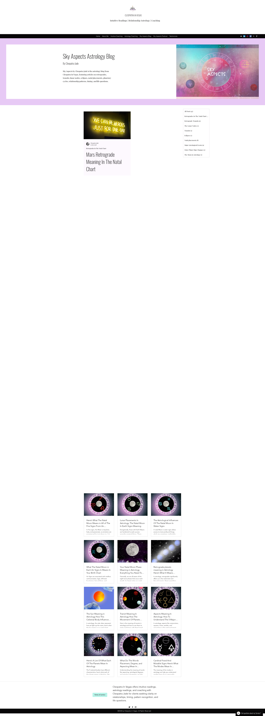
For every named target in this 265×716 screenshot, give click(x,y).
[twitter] (254, 36)
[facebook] (257, 36)
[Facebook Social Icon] (250, 36)
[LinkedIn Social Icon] (244, 36)
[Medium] (241, 36)
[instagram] (247, 36)
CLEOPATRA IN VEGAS (133, 15)
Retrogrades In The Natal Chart (96, 148)
